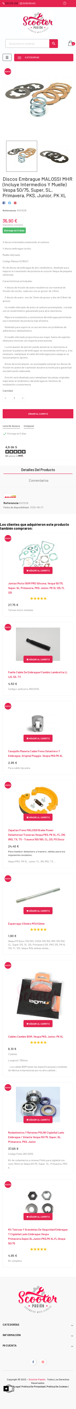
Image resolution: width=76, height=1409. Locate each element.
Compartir (4, 203)
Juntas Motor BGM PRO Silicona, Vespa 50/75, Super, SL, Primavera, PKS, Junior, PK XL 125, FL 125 (36, 588)
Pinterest (15, 203)
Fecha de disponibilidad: (17, 507)
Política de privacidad (33, 1386)
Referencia (11, 503)
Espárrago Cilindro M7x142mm (26, 923)
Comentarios (38, 480)
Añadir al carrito (38, 413)
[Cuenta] (64, 3)
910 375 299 (11, 3)
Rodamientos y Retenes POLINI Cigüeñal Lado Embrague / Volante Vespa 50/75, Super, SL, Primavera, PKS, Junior (36, 1137)
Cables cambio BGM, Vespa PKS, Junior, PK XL (35, 1036)
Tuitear (9, 203)
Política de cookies (57, 1386)
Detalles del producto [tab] (38, 470)
